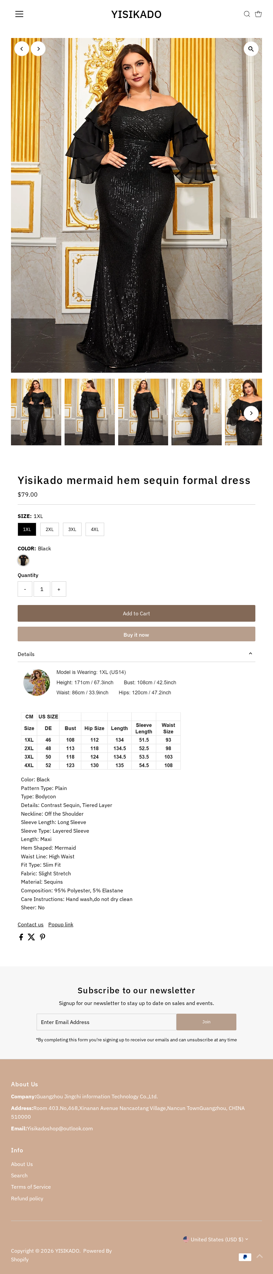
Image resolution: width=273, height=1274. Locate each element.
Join (206, 1022)
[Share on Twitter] (32, 938)
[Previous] (21, 48)
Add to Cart (136, 613)
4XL (95, 529)
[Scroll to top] (259, 1255)
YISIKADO (136, 14)
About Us (22, 1164)
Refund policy (27, 1198)
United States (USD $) (217, 1239)
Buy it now (136, 634)
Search (19, 1175)
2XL (50, 529)
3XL (72, 529)
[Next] (38, 48)
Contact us (31, 924)
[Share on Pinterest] (42, 938)
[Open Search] (247, 14)
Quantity (28, 575)
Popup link (60, 924)
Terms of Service (31, 1186)
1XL (27, 529)
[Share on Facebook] (21, 938)
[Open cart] (258, 14)
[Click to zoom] (251, 48)
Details (26, 654)
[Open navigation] (41, 14)
